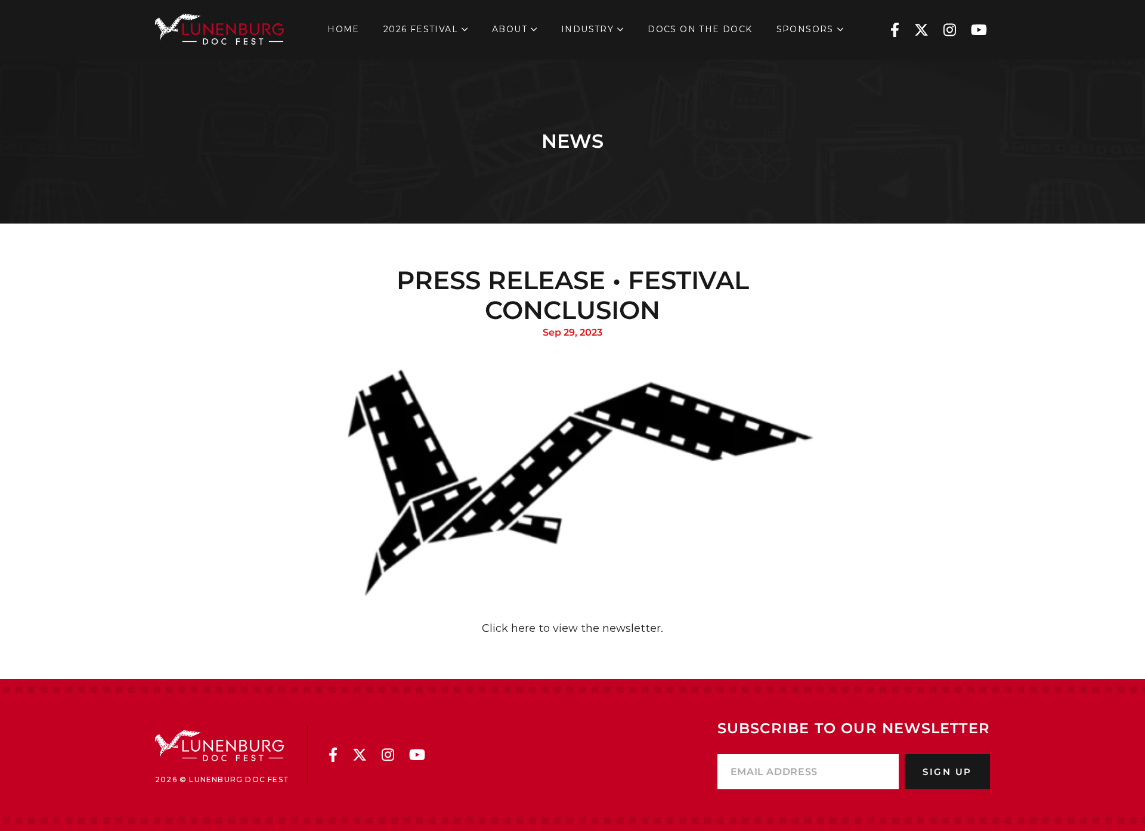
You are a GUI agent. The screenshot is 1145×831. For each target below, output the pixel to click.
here (522, 628)
